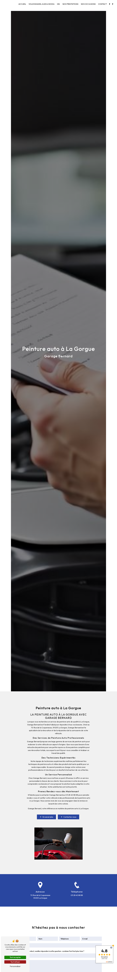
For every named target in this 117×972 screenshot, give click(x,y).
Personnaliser (15, 966)
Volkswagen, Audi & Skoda (42, 4)
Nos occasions (88, 4)
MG (58, 4)
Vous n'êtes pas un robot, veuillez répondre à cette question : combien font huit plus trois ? (49, 951)
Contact (102, 4)
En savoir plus (48, 817)
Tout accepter (15, 957)
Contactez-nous (69, 817)
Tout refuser (15, 962)
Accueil (22, 4)
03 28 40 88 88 (77, 895)
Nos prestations (70, 4)
